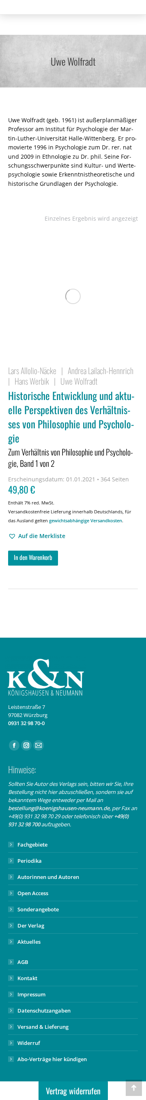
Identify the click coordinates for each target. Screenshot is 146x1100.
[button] (36, 536)
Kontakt (27, 978)
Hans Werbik (32, 381)
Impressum (31, 994)
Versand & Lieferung (43, 1026)
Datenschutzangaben (44, 1010)
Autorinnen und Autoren (48, 877)
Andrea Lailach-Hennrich (100, 370)
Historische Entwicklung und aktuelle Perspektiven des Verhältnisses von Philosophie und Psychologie (71, 428)
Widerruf (28, 1043)
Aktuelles (29, 941)
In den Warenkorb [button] (33, 557)
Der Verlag (30, 925)
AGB (22, 962)
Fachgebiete (32, 844)
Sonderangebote (38, 909)
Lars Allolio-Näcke (32, 370)
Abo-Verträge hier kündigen (52, 1059)
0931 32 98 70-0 (26, 723)
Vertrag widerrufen (73, 1091)
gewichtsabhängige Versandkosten (85, 520)
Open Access (32, 893)
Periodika (29, 860)
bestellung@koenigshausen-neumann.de (59, 808)
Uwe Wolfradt (78, 381)
